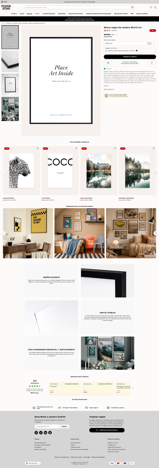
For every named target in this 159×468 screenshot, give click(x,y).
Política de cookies (76, 457)
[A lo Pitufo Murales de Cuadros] (79, 233)
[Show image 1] (10, 37)
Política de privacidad (98, 457)
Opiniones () (108, 36)
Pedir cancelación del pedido (116, 449)
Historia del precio (109, 89)
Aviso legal (87, 457)
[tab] (151, 7)
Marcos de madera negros (15, 23)
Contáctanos (112, 445)
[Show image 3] (10, 84)
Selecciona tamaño (110, 40)
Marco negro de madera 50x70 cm (35, 23)
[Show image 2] (10, 61)
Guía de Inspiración (40, 443)
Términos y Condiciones (61, 457)
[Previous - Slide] (3, 172)
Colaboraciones (75, 447)
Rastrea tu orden (113, 443)
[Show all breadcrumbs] (3, 23)
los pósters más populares (42, 445)
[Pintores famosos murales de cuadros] (131, 233)
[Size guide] (108, 63)
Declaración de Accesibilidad (79, 449)
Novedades (37, 447)
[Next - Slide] (155, 172)
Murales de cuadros (40, 449)
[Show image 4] (10, 109)
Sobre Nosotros (75, 443)
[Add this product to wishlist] (151, 63)
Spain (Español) (32, 463)
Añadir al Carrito (130, 57)
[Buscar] (132, 7)
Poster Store (84, 462)
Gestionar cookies (113, 451)
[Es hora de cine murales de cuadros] (28, 233)
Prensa (73, 445)
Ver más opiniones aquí (79, 399)
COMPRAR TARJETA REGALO (108, 430)
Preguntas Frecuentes (114, 447)
